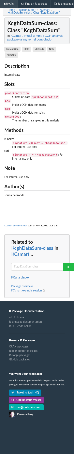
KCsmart (20, 254)
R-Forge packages (19, 355)
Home (11, 10)
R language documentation (25, 322)
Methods (39, 49)
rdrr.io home (16, 317)
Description (12, 49)
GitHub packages (19, 359)
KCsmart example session (27, 290)
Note (51, 49)
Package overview (22, 286)
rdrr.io (9, 4)
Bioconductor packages (23, 351)
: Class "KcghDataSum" (33, 12)
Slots (26, 49)
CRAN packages (18, 346)
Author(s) (11, 55)
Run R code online (20, 326)
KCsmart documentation (15, 226)
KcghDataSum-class (32, 248)
